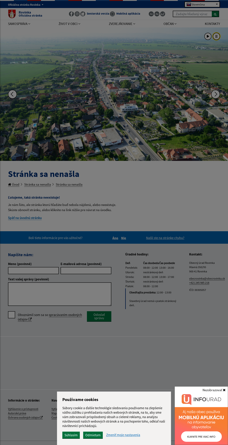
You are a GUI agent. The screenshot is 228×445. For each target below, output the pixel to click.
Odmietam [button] (93, 435)
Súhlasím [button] (71, 435)
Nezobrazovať (213, 390)
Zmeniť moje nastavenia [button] (123, 435)
